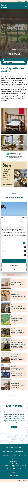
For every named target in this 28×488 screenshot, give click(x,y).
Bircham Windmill (16, 306)
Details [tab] (14, 221)
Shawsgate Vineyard (17, 318)
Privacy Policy (6, 455)
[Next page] (17, 395)
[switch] (25, 247)
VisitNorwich (15, 383)
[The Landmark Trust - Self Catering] (14, 121)
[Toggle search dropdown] (23, 6)
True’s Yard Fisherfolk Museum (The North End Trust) (18, 369)
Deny (14, 269)
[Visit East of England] (4, 6)
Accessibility (9, 447)
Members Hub (22, 455)
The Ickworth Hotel (16, 330)
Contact (14, 455)
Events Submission (20, 451)
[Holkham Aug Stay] (14, 174)
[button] (26, 6)
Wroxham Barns (16, 294)
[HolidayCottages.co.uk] (14, 147)
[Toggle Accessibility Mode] (25, 1)
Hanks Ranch (15, 356)
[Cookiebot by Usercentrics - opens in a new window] (21, 217)
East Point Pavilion (16, 282)
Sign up (13, 427)
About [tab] (23, 221)
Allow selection (14, 265)
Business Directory (8, 451)
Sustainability (18, 447)
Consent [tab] (5, 221)
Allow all (14, 260)
